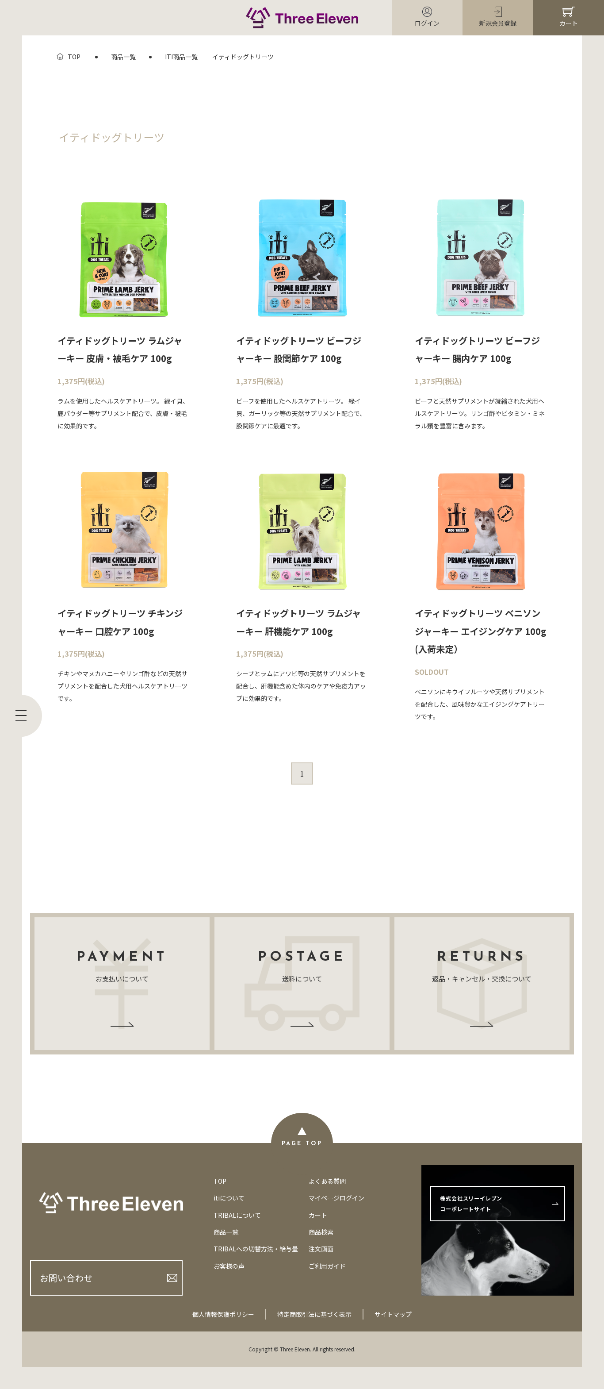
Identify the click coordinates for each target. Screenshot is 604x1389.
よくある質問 (327, 1181)
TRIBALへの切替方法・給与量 (256, 1248)
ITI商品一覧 (181, 56)
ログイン (427, 23)
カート (568, 23)
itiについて (229, 1197)
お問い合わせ (66, 1277)
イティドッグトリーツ (243, 56)
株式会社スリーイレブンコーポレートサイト (471, 1203)
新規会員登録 (497, 23)
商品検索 (321, 1231)
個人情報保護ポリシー (223, 1314)
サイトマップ (393, 1314)
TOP (74, 56)
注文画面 (321, 1248)
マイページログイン (336, 1197)
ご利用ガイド (327, 1266)
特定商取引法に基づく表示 (314, 1314)
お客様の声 (229, 1266)
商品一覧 (123, 56)
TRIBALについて (237, 1215)
